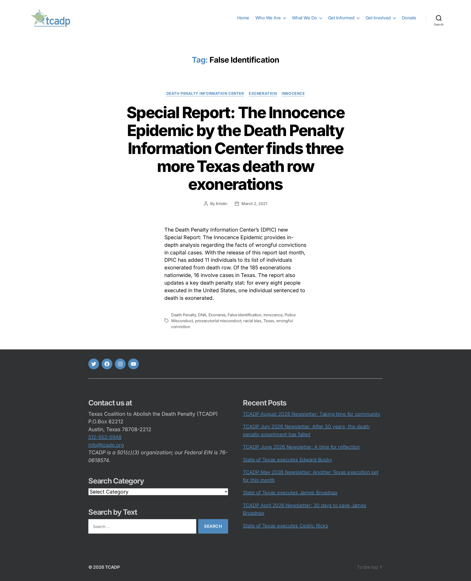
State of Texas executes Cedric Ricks (285, 526)
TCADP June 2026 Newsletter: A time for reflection (301, 447)
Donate (409, 17)
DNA (202, 314)
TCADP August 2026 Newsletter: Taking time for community (311, 414)
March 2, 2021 (254, 203)
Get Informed (341, 17)
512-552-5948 (104, 437)
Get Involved (378, 17)
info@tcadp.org (106, 445)
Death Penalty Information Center (205, 93)
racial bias (252, 320)
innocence (293, 93)
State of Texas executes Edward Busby (287, 460)
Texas (268, 320)
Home (243, 17)
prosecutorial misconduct (218, 320)
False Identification (245, 314)
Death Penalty (183, 314)
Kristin (221, 203)
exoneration (263, 93)
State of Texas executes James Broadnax (290, 493)
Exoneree (217, 314)
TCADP (112, 567)
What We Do (304, 17)
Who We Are (268, 17)
